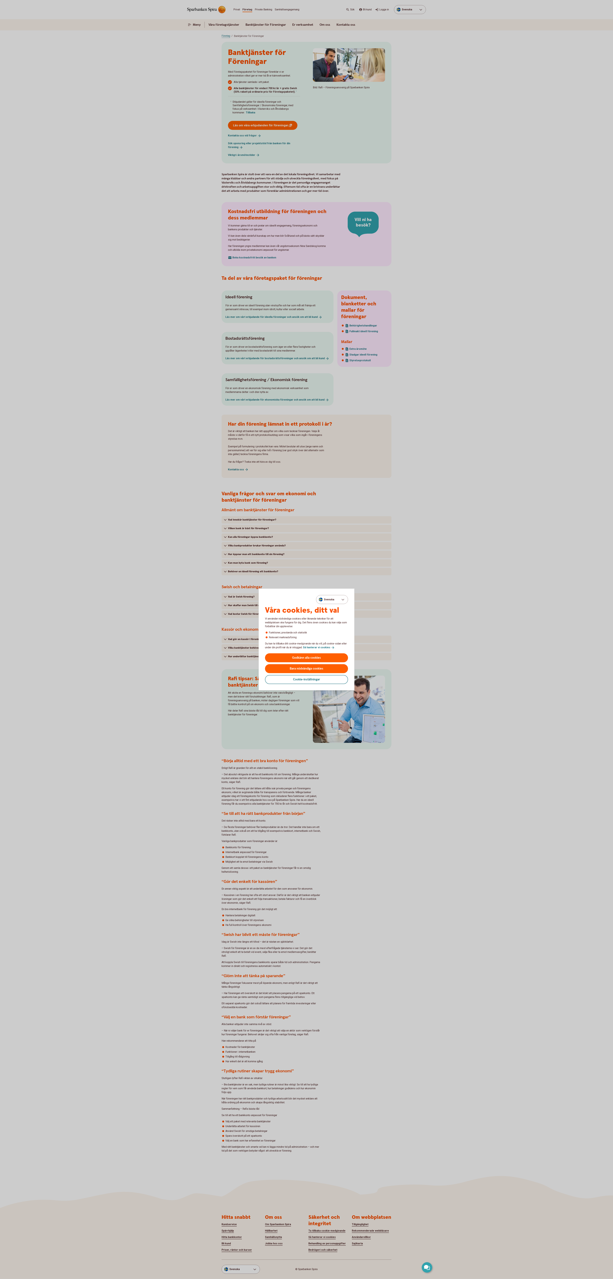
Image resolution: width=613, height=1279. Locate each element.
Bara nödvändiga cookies (306, 668)
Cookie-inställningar (306, 679)
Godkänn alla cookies (306, 658)
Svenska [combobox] (329, 599)
